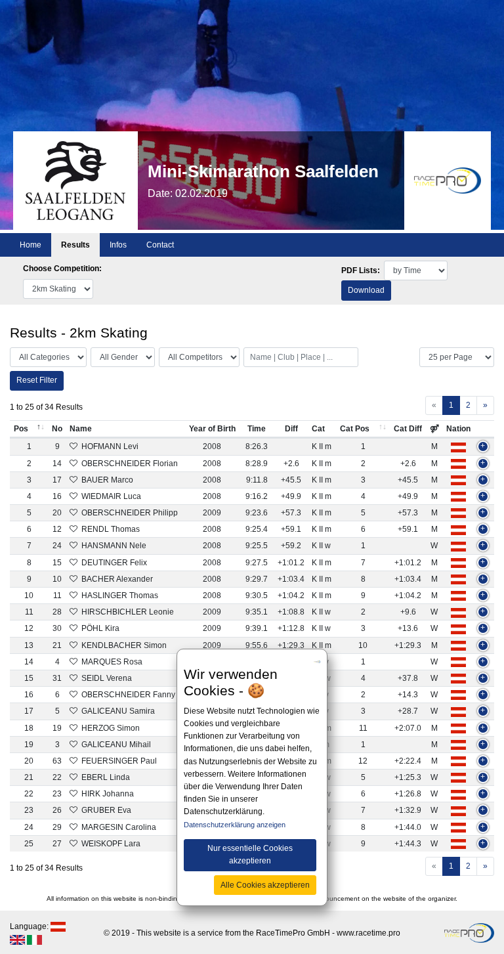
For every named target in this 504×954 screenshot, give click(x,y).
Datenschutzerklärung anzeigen (234, 825)
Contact (160, 244)
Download (366, 290)
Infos (118, 244)
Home (30, 244)
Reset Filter (36, 380)
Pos (21, 428)
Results (75, 244)
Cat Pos (354, 428)
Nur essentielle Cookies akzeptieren (250, 854)
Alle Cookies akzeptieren (265, 885)
